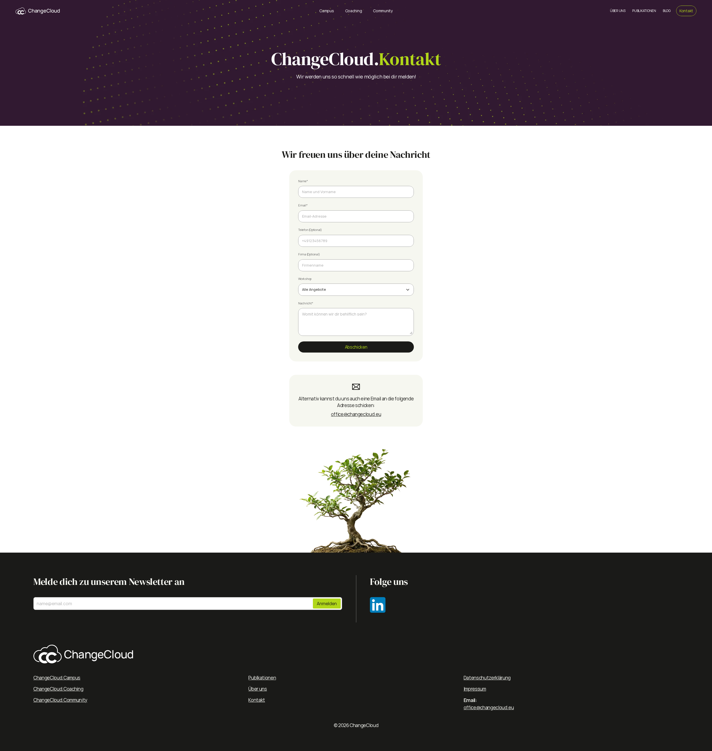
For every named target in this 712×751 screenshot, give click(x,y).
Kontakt (256, 700)
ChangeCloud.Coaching (58, 689)
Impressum (475, 689)
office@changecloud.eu (356, 414)
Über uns (257, 689)
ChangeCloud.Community (60, 700)
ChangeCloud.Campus (56, 677)
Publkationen (262, 677)
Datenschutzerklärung (487, 677)
